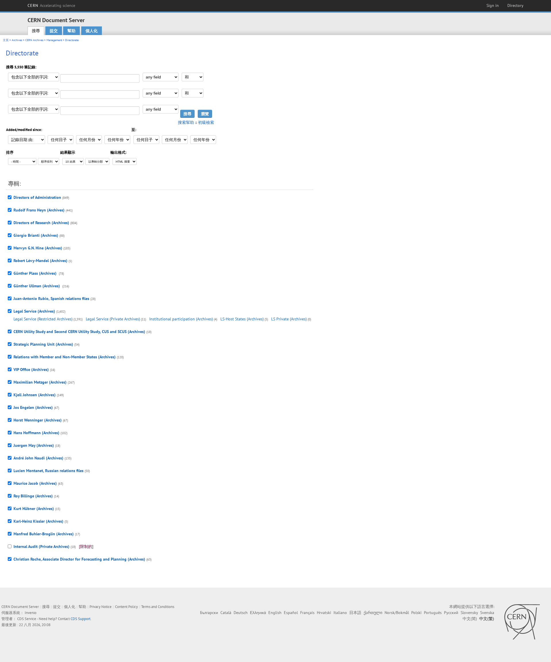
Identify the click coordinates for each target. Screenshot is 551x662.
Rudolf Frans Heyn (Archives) (39, 210)
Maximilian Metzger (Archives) (40, 382)
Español (291, 612)
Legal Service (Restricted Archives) (43, 319)
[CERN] (521, 622)
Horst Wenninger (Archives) (37, 420)
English (275, 612)
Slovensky (469, 612)
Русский (451, 612)
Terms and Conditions (157, 606)
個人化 (92, 30)
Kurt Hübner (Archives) (33, 508)
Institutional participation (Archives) (181, 319)
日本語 (355, 612)
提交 (54, 30)
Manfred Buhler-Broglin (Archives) (43, 533)
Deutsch (241, 612)
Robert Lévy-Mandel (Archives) (40, 260)
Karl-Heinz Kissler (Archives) (38, 521)
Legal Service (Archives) (34, 311)
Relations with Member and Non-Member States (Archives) (64, 356)
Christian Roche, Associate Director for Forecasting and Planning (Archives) (79, 559)
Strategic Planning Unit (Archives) (43, 344)
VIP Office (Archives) (31, 369)
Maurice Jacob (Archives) (35, 483)
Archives (17, 40)
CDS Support (80, 618)
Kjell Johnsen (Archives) (34, 394)
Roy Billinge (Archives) (33, 496)
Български (209, 612)
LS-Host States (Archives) (242, 319)
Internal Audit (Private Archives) (41, 546)
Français (307, 612)
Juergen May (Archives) (33, 445)
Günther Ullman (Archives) (37, 285)
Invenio (30, 612)
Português (433, 612)
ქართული (373, 612)
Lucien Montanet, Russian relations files (48, 470)
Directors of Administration (37, 197)
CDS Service (26, 618)
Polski (416, 612)
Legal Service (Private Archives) (113, 319)
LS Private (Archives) (289, 319)
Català (225, 612)
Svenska (487, 612)
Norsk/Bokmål (397, 612)
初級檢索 (206, 122)
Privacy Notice (101, 606)
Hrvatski (324, 612)
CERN (51, 5)
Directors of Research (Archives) (41, 222)
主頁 (6, 40)
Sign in (492, 5)
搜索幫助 (186, 122)
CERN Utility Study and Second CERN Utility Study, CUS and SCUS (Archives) (79, 331)
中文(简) (470, 618)
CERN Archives (34, 40)
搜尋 (36, 30)
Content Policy (126, 606)
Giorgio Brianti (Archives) (35, 235)
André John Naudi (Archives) (38, 458)
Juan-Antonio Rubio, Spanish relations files (51, 298)
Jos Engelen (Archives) (33, 407)
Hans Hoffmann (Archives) (36, 432)
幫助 (71, 30)
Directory (515, 5)
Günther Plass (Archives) (35, 273)
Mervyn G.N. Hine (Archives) (37, 248)
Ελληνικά (258, 612)
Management (54, 40)
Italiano (340, 612)
